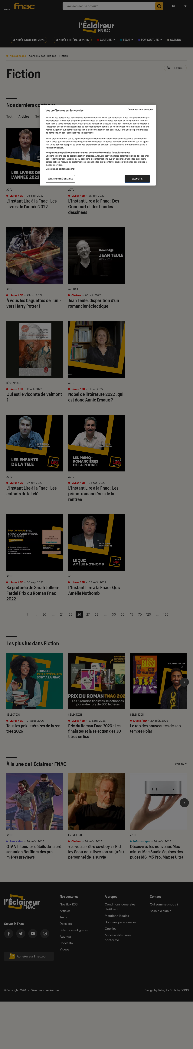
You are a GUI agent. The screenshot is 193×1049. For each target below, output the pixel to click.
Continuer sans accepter (140, 109)
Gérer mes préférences (60, 179)
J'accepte (137, 179)
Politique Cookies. (55, 147)
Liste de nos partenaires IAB (60, 169)
